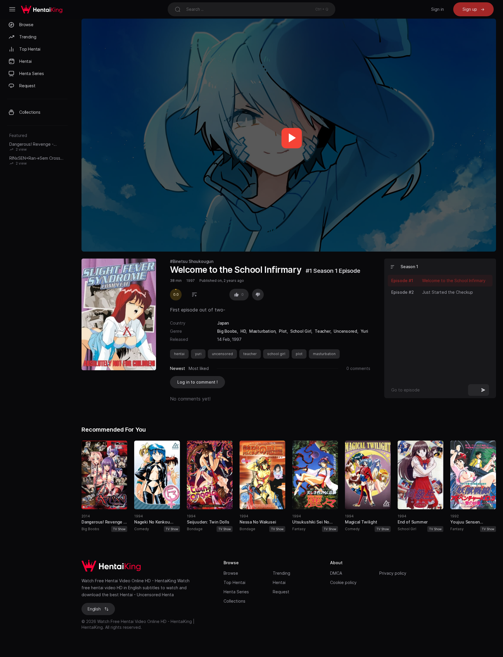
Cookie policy (343, 582)
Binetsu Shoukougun (193, 261)
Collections (234, 601)
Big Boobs (227, 331)
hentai (179, 354)
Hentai (279, 582)
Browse (231, 573)
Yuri (364, 331)
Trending (281, 573)
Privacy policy (392, 573)
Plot (283, 331)
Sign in (437, 9)
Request (281, 591)
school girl (276, 354)
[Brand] (147, 565)
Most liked (199, 368)
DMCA (336, 573)
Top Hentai (234, 582)
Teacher (322, 331)
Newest (177, 368)
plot (299, 354)
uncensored (222, 354)
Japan (223, 323)
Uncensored (345, 331)
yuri (198, 354)
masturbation (324, 354)
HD (243, 331)
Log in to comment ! (197, 382)
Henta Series (236, 591)
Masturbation (262, 331)
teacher (250, 354)
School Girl (300, 331)
